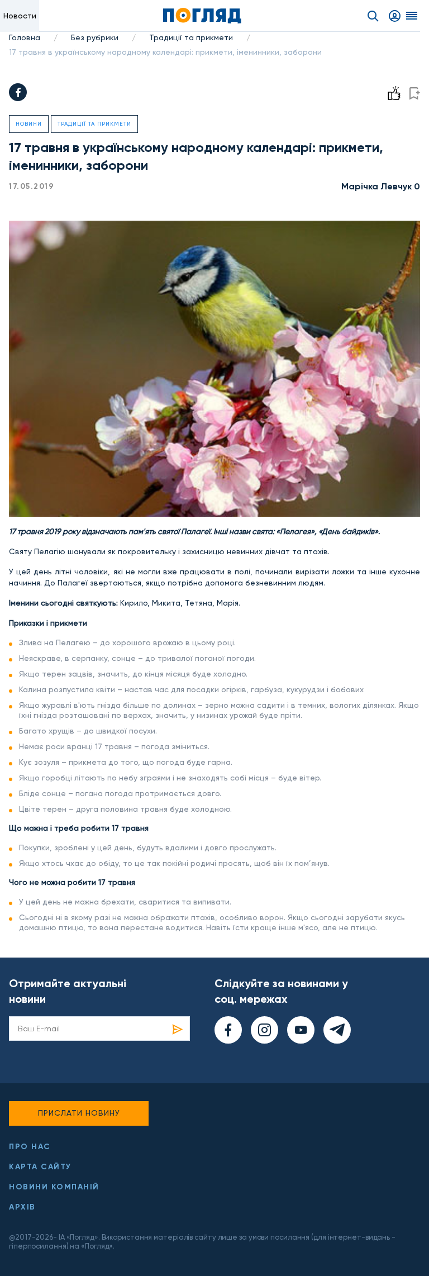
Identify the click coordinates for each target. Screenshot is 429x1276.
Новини (29, 124)
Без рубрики (94, 37)
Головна (24, 37)
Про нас (30, 1146)
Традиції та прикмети (191, 37)
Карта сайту (40, 1167)
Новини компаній (54, 1187)
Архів (22, 1207)
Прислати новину (79, 1112)
